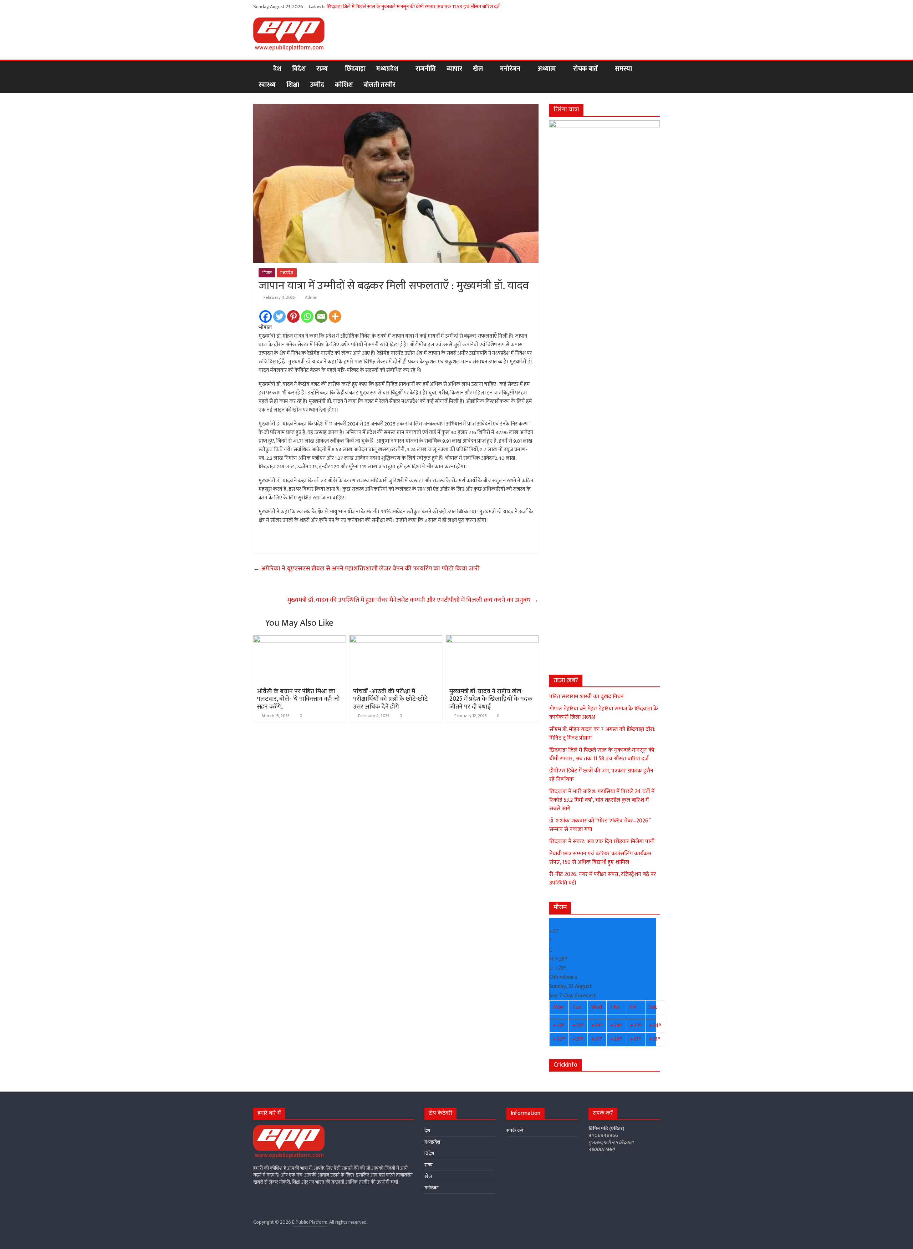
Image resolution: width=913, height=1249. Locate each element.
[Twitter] (279, 316)
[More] (335, 316)
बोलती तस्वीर (379, 85)
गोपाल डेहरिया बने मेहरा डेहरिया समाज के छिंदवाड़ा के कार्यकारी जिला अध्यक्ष (603, 713)
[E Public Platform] (260, 69)
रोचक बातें (585, 69)
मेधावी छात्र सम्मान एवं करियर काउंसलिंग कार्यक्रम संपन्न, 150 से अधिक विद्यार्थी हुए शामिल (600, 858)
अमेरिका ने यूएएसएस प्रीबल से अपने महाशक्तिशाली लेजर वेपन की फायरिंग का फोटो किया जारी (366, 568)
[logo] (289, 1128)
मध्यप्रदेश (387, 69)
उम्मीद (317, 85)
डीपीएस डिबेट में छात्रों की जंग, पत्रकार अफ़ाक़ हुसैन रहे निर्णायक (601, 775)
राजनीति (425, 69)
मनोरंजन (510, 69)
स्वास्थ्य (267, 85)
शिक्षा (292, 85)
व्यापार (454, 69)
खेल (478, 69)
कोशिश (344, 85)
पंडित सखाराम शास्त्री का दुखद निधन (586, 696)
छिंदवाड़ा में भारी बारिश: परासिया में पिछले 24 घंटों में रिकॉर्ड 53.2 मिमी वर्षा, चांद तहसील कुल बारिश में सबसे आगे (601, 800)
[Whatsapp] (307, 316)
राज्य (322, 69)
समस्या (623, 69)
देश (277, 69)
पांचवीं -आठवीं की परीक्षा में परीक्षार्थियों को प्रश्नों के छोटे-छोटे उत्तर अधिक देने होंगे (390, 699)
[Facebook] (265, 316)
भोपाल (267, 272)
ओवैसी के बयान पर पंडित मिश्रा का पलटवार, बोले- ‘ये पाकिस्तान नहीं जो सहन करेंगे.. (298, 699)
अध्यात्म (546, 69)
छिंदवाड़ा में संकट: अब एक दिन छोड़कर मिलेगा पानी (601, 841)
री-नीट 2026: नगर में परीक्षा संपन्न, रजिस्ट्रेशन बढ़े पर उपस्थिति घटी (602, 879)
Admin (311, 297)
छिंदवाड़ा (355, 69)
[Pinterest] (293, 316)
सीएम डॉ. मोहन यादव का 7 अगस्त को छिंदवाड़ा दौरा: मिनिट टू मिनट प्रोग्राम (602, 734)
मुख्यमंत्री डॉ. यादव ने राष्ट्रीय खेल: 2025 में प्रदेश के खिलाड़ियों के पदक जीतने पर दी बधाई (490, 699)
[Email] (321, 316)
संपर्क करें (514, 1131)
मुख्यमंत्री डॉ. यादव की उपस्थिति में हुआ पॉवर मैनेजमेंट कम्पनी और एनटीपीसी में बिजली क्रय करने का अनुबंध (413, 600)
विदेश (299, 69)
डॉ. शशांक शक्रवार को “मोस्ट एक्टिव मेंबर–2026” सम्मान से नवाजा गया (600, 825)
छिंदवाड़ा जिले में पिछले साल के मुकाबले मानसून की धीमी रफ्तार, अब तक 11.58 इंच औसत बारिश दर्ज (413, 6)
